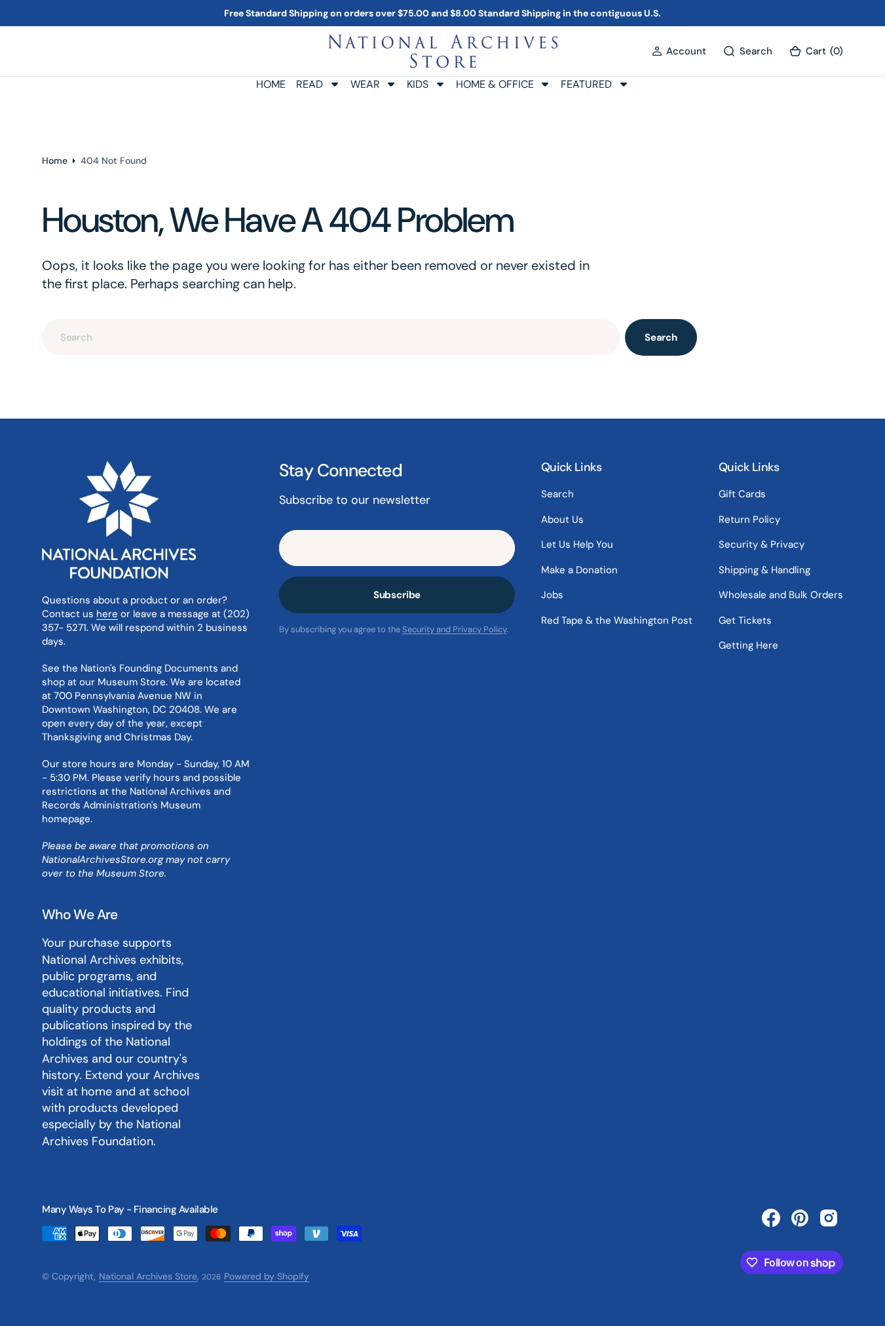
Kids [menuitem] (417, 84)
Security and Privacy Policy (454, 629)
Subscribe (397, 594)
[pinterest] (799, 1217)
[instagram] (828, 1217)
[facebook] (771, 1217)
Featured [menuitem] (586, 84)
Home (54, 160)
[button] (679, 51)
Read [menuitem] (309, 84)
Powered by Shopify (266, 1276)
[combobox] (331, 337)
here (107, 613)
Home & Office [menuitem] (495, 84)
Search (661, 337)
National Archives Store (148, 1276)
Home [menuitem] (271, 84)
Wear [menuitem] (365, 84)
